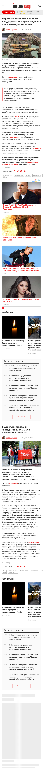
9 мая (4, 571)
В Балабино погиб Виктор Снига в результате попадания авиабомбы (13, 342)
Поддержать (9, 12)
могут (17, 116)
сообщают (13, 763)
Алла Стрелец (11, 30)
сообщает (13, 483)
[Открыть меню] (3, 6)
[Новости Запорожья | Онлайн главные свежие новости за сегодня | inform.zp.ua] (21, 6)
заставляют (15, 137)
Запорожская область (7, 176)
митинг (28, 175)
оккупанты (37, 175)
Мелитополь (19, 175)
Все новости (21, 417)
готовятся (36, 148)
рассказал (13, 77)
